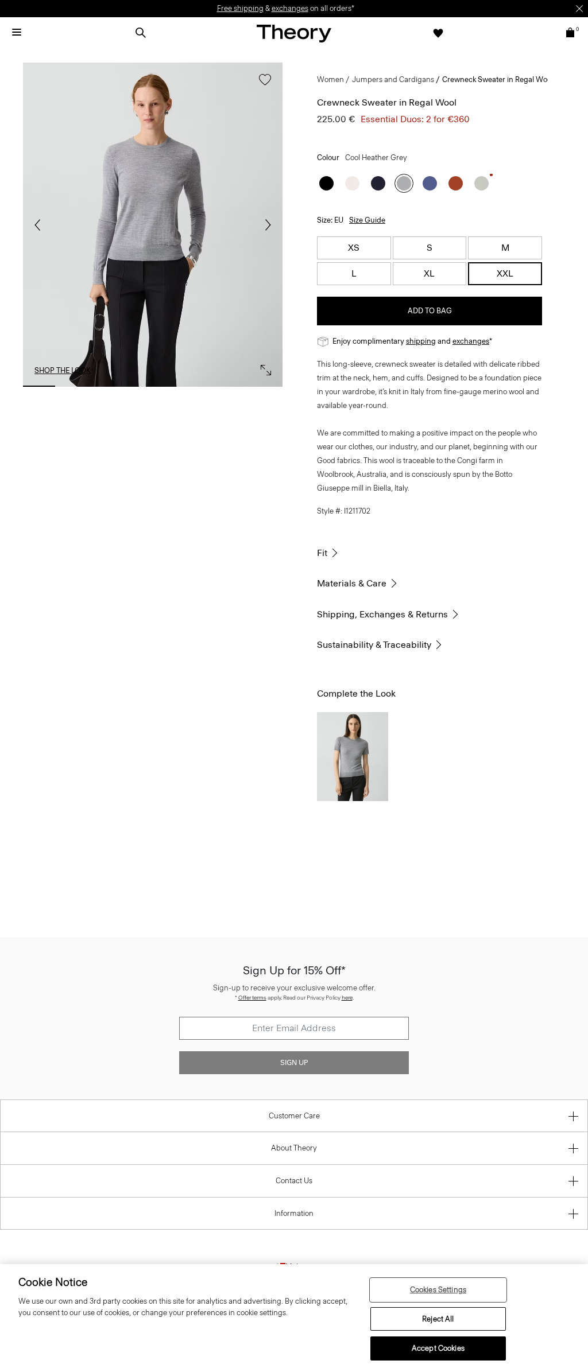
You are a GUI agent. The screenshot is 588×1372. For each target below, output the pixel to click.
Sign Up (294, 1063)
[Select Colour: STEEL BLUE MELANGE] (429, 183)
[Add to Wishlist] (262, 85)
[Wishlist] (438, 32)
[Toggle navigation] (16, 32)
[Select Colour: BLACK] (326, 183)
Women (330, 79)
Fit (322, 552)
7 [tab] (266, 386)
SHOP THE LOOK (62, 370)
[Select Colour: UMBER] (455, 183)
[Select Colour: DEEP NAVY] (378, 183)
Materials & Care (351, 583)
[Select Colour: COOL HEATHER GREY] (403, 183)
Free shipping (240, 8)
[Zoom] (263, 367)
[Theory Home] (294, 33)
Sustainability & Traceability (374, 644)
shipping (421, 341)
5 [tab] (191, 386)
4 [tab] (153, 386)
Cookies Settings (438, 1289)
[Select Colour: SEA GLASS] (481, 183)
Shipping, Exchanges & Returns (382, 614)
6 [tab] (228, 386)
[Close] (579, 8)
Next (265, 224)
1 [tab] (39, 386)
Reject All (438, 1319)
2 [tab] (77, 386)
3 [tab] (115, 386)
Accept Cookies (438, 1348)
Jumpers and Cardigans (393, 79)
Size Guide (367, 220)
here (347, 997)
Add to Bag (430, 310)
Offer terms (252, 997)
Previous (40, 224)
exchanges (290, 8)
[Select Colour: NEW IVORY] (352, 183)
